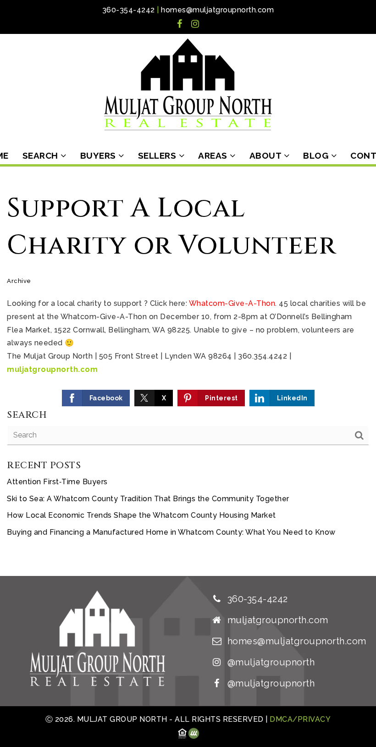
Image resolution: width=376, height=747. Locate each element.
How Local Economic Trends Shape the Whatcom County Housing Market (141, 515)
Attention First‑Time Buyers (57, 481)
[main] (188, 371)
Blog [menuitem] (317, 155)
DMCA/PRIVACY (299, 719)
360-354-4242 (128, 10)
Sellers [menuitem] (158, 155)
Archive (19, 280)
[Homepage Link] (188, 83)
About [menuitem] (266, 155)
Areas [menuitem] (214, 155)
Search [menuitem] (41, 155)
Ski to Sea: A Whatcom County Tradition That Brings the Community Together (148, 498)
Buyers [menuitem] (99, 155)
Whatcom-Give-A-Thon (232, 303)
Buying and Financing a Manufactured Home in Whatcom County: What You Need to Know (171, 532)
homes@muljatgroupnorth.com (217, 10)
